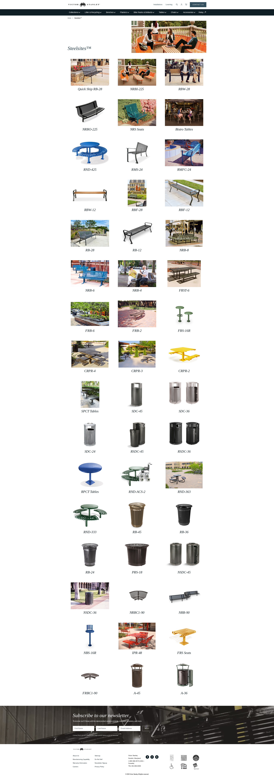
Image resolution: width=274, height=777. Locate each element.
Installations (157, 4)
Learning (169, 4)
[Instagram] (152, 757)
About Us (76, 756)
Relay (201, 12)
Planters (123, 12)
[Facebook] (147, 757)
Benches (109, 12)
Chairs (173, 12)
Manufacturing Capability (81, 759)
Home (69, 18)
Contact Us (198, 4)
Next (147, 728)
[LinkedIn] (157, 757)
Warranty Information (80, 763)
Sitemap (97, 756)
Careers (75, 766)
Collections (73, 12)
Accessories (188, 12)
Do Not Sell (98, 759)
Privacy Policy (99, 766)
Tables (161, 12)
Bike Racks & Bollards (143, 12)
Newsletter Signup (101, 763)
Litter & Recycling (92, 12)
